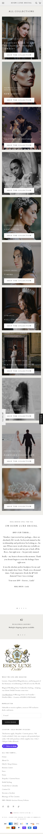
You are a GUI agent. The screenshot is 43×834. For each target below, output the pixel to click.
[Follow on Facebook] (3, 807)
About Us (5, 760)
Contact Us (6, 789)
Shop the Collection (19, 100)
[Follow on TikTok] (19, 807)
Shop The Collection (19, 55)
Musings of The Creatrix (11, 797)
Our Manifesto (7, 695)
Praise (4, 775)
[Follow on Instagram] (8, 807)
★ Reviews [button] (41, 419)
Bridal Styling (7, 782)
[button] (3, 417)
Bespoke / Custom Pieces (11, 778)
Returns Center (7, 768)
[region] (21, 625)
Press (4, 771)
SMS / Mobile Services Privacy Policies (15, 800)
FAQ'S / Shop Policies (9, 764)
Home (4, 757)
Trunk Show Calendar (10, 786)
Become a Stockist (8, 793)
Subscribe (10, 722)
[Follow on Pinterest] (13, 807)
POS (25, 817)
